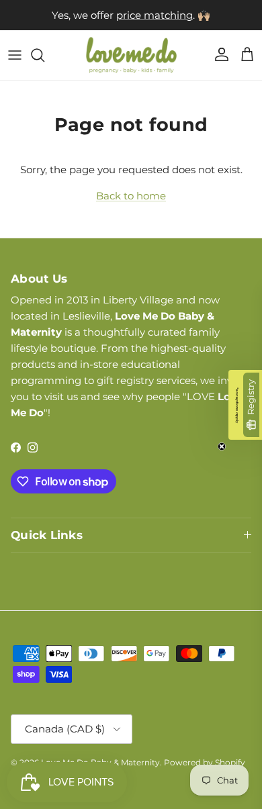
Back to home (131, 195)
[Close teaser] (222, 446)
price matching (154, 15)
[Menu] (15, 55)
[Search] (44, 55)
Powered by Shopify (204, 762)
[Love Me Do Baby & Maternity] (131, 55)
